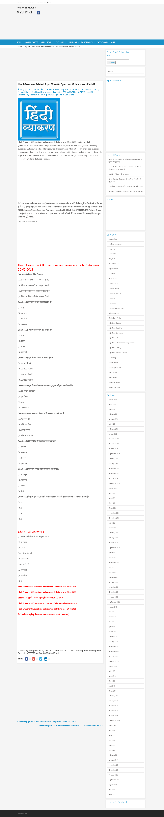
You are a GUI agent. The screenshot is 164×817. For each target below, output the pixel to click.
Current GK (112, 254)
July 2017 (112, 730)
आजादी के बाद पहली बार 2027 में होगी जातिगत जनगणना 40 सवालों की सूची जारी (125, 160)
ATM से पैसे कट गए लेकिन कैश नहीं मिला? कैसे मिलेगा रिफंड (126, 186)
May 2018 (112, 681)
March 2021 (112, 557)
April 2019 (112, 627)
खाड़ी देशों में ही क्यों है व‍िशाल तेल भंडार (119, 174)
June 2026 (112, 404)
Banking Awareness (115, 244)
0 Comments (68, 94)
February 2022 (113, 533)
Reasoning (112, 358)
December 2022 (114, 513)
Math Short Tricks (115, 318)
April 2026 (112, 409)
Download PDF (114, 264)
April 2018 (112, 686)
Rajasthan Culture (115, 323)
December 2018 (114, 646)
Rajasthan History (115, 348)
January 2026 (113, 419)
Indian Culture (113, 283)
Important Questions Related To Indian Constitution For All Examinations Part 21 (70, 726)
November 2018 (114, 651)
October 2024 (113, 449)
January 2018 (113, 701)
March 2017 (112, 750)
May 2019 (112, 622)
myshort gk (53, 94)
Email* (109, 55)
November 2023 (114, 473)
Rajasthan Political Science (118, 353)
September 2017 (114, 720)
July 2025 (112, 424)
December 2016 (114, 765)
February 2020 (113, 577)
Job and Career (114, 313)
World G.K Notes (114, 382)
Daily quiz (27, 47)
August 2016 (113, 785)
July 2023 (112, 493)
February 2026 (113, 414)
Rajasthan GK (113, 338)
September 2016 (114, 780)
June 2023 (112, 498)
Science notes (113, 362)
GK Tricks (112, 274)
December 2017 (114, 706)
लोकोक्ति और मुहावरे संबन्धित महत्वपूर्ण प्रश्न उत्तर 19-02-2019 (40, 597)
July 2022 (112, 523)
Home (20, 47)
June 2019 (112, 617)
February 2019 (113, 636)
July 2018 (112, 671)
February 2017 (113, 755)
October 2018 (113, 656)
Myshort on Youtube (26, 7)
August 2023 (113, 488)
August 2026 (113, 399)
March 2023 (112, 508)
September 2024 (114, 454)
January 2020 (113, 582)
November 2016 (114, 770)
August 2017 (113, 725)
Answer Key (113, 239)
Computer (112, 249)
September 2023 (114, 483)
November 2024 (114, 444)
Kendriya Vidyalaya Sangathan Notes (46, 92)
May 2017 (112, 740)
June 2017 (112, 735)
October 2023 (113, 478)
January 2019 (113, 641)
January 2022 (113, 538)
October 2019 (113, 597)
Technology (113, 372)
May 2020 (112, 567)
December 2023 (114, 468)
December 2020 (114, 562)
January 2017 (113, 760)
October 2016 (113, 775)
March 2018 (112, 691)
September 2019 (114, 602)
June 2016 (112, 795)
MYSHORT (25, 12)
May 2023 (112, 503)
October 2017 (113, 716)
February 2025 (113, 429)
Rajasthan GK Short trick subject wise (122, 343)
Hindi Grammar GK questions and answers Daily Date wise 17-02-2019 (47, 609)
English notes (113, 269)
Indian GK (112, 298)
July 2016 (112, 790)
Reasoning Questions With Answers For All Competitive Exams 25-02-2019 (47, 722)
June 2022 (112, 528)
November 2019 (114, 592)
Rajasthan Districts (115, 328)
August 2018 (113, 666)
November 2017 (114, 711)
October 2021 (113, 543)
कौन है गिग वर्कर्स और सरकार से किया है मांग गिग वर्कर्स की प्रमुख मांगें (125, 180)
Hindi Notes (34, 89)
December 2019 (114, 587)
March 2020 (112, 572)
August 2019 (113, 607)
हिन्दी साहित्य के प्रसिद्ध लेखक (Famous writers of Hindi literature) (43, 614)
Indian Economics (115, 288)
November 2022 (114, 518)
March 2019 (112, 632)
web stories (113, 377)
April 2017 (112, 745)
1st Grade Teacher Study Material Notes (60, 89)
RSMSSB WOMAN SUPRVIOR (75, 92)
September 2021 (114, 548)
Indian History (113, 303)
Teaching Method (115, 367)
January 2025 (113, 434)
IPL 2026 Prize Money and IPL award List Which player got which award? (125, 168)
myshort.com (22, 814)
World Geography (114, 387)
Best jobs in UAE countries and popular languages (126, 191)
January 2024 (113, 463)
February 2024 (113, 459)
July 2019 (112, 612)
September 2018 (114, 661)
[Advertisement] (94, 21)
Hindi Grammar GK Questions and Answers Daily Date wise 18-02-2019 (47, 603)
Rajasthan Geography (116, 333)
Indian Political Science (116, 308)
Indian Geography (115, 293)
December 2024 (114, 439)
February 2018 (113, 696)
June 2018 (112, 676)
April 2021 (112, 552)
